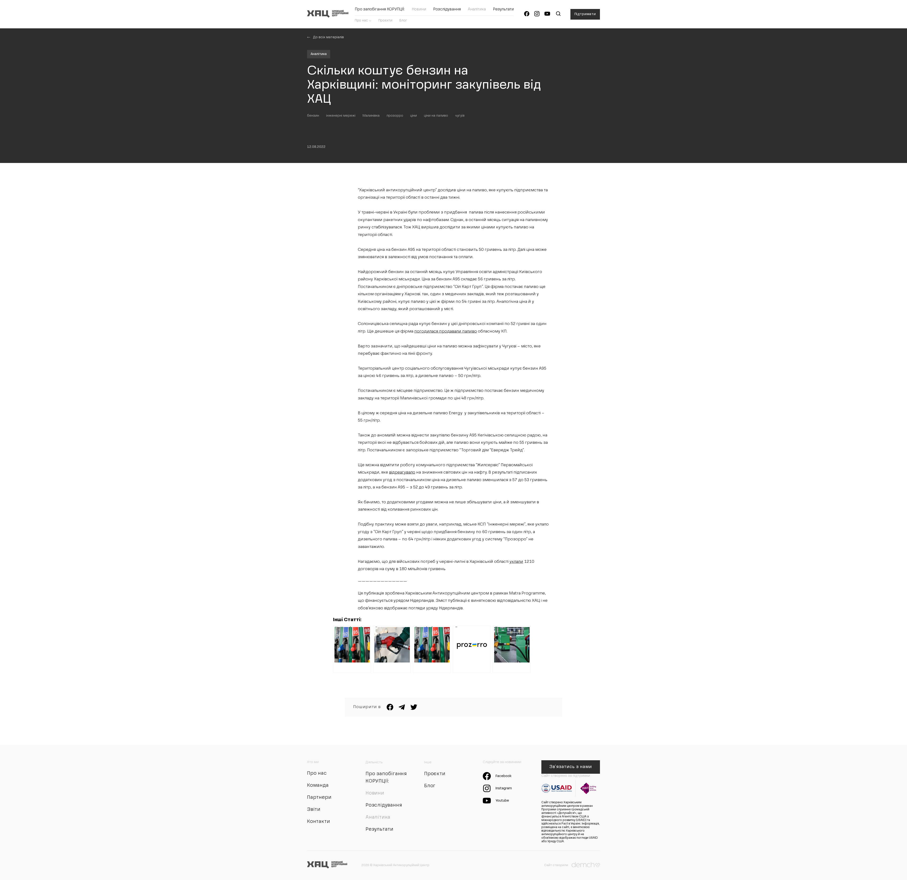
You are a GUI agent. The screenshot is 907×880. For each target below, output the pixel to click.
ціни (413, 115)
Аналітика (477, 9)
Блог (403, 20)
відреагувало (402, 472)
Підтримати (585, 14)
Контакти (318, 821)
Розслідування (447, 9)
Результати (503, 9)
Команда (318, 785)
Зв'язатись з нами (570, 767)
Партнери (319, 797)
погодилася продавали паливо (445, 331)
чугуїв (460, 115)
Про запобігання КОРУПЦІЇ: (380, 9)
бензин (313, 115)
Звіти (314, 809)
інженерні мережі (340, 115)
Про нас (361, 20)
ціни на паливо (436, 115)
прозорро (395, 115)
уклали (516, 562)
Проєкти (385, 20)
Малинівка (371, 115)
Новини (419, 9)
